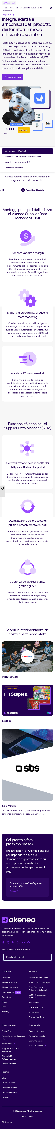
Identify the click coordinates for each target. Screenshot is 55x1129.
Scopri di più (7, 15)
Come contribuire (9, 1092)
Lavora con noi (11, 992)
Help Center (7, 1043)
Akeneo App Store (36, 1017)
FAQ (4, 1007)
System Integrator (36, 1031)
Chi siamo (6, 977)
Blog (4, 1078)
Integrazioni (34, 1012)
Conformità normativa (14, 167)
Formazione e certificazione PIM (13, 1037)
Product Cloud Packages (39, 982)
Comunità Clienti (36, 1041)
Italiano (8, 1122)
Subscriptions (27, 1116)
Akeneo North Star (9, 982)
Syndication (34, 1002)
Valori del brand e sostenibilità (17, 162)
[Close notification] (51, 8)
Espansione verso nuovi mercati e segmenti (23, 156)
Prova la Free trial (9, 1064)
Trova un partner (36, 1045)
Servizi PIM (6, 1031)
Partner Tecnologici (37, 1036)
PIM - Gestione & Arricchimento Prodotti (38, 988)
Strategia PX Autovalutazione (9, 1057)
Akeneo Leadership (10, 987)
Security (5, 1011)
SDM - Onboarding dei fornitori (38, 996)
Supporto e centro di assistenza (10, 1049)
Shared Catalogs (36, 1007)
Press (4, 1002)
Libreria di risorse (9, 1083)
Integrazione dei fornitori (15, 151)
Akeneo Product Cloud (38, 977)
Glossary (5, 1097)
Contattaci (6, 997)
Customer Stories (9, 1087)
